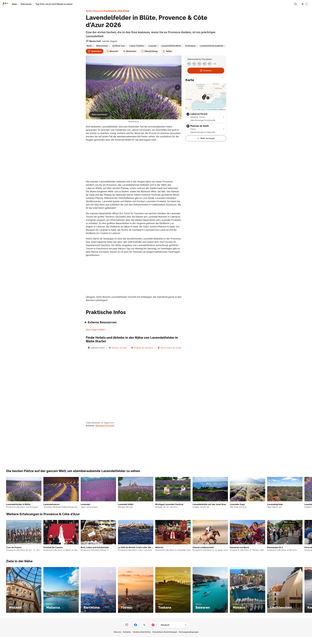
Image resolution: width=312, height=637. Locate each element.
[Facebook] (135, 625)
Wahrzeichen (102, 46)
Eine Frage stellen (95, 329)
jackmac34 (134, 122)
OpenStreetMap (212, 109)
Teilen (169, 51)
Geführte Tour (118, 46)
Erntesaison (190, 46)
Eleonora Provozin (104, 425)
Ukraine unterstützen (142, 632)
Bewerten (131, 51)
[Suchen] (295, 4)
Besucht (114, 51)
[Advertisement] (133, 161)
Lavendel (152, 46)
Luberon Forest (98, 348)
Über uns (117, 632)
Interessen (26, 4)
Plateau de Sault (119, 348)
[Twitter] (144, 625)
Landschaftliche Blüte (171, 46)
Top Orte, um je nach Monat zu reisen (54, 4)
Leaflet (202, 109)
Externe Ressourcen (102, 322)
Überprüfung (150, 51)
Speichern (96, 51)
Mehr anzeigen (208, 138)
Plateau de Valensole (144, 348)
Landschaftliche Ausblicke (211, 46)
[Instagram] (127, 625)
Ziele (14, 4)
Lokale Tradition (136, 46)
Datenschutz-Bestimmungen (165, 632)
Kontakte (127, 632)
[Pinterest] (153, 625)
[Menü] (304, 4)
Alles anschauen (99, 114)
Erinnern (208, 71)
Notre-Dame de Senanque (172, 348)
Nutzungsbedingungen (189, 632)
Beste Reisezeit (107, 11)
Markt (89, 46)
